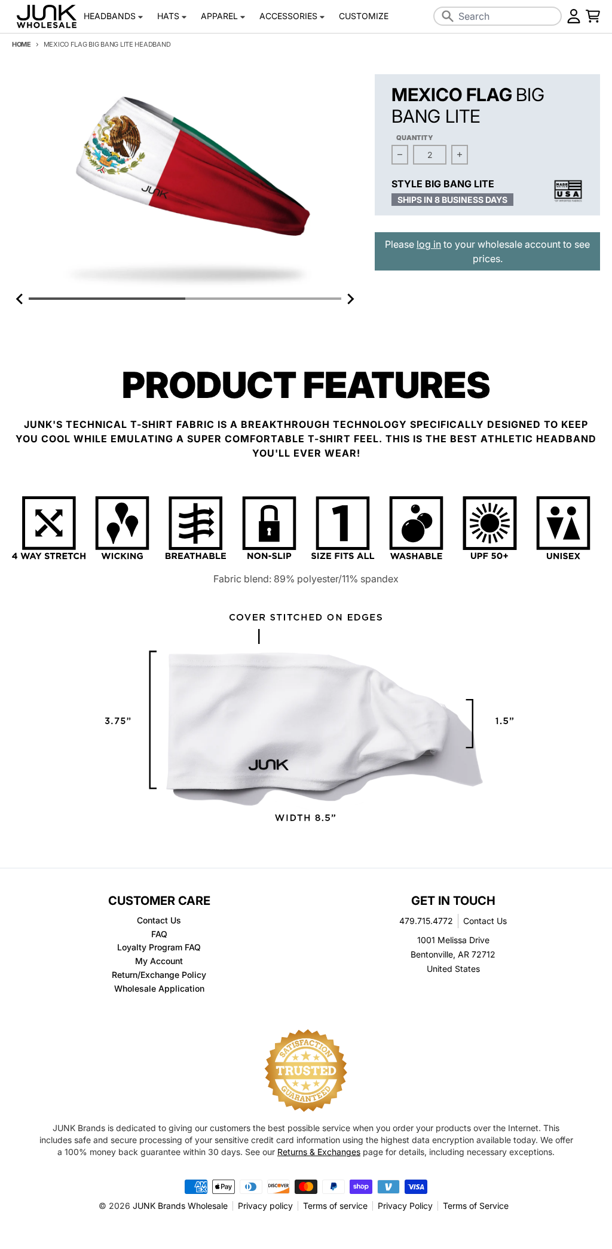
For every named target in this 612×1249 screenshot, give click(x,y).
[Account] (574, 16)
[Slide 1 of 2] (185, 182)
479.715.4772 (426, 921)
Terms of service (335, 1206)
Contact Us (485, 921)
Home (21, 44)
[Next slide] (349, 298)
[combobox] (497, 16)
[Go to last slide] (20, 298)
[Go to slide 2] (263, 298)
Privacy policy (265, 1206)
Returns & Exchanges (318, 1152)
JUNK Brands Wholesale (180, 1206)
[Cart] (593, 16)
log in (429, 244)
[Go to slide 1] (107, 298)
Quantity (414, 137)
